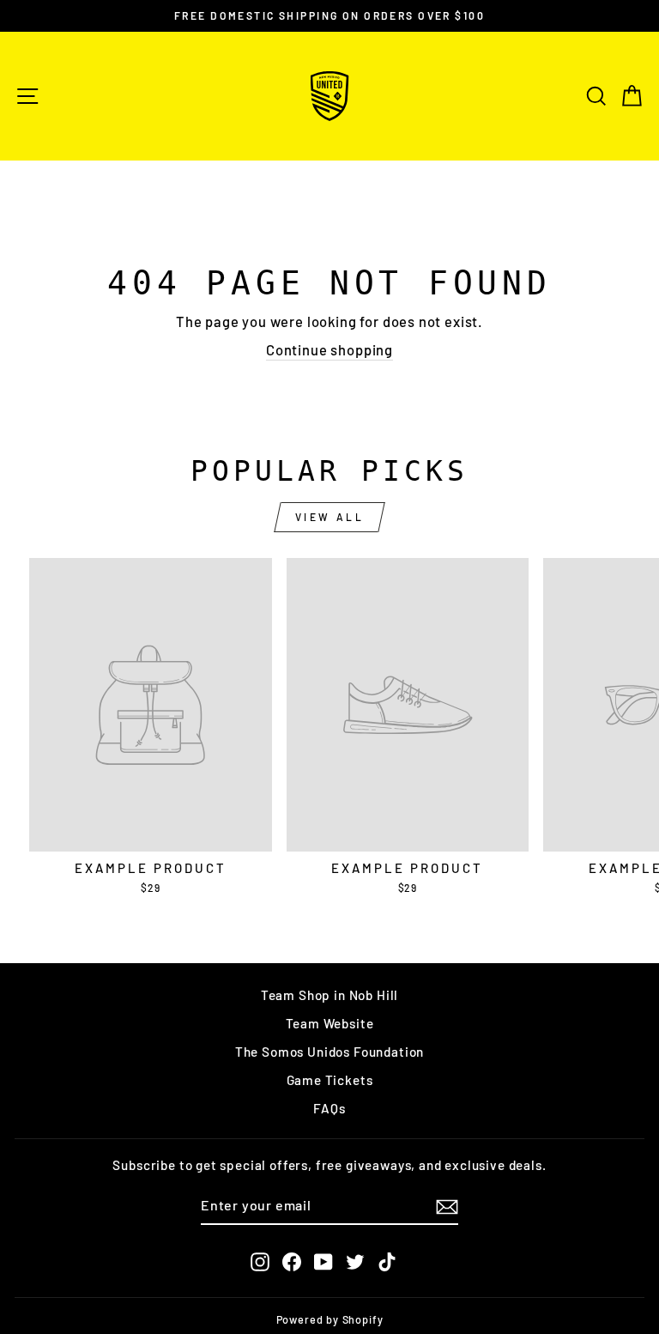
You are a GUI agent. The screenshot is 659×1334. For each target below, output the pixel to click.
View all (330, 517)
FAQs (329, 1108)
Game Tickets (330, 1080)
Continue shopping (329, 349)
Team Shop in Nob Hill (329, 995)
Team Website (330, 1023)
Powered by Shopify (330, 1319)
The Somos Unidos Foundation (329, 1051)
